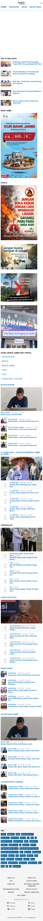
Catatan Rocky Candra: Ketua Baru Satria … (24, 813)
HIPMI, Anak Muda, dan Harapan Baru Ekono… (25, 821)
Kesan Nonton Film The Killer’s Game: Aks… (24, 582)
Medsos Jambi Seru (31, 892)
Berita (12, 553)
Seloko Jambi (5, 742)
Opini (11, 563)
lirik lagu (22, 855)
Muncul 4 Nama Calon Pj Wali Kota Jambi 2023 (25, 102)
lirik (17, 855)
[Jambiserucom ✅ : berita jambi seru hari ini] (21, 2)
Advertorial (7, 668)
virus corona (16, 866)
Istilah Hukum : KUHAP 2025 (11, 414)
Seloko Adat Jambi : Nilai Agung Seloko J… (24, 775)
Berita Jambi (19, 553)
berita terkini (14, 838)
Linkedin (32, 906)
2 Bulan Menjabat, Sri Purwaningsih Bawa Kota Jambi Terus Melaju (26, 72)
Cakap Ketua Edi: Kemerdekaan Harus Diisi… (24, 645)
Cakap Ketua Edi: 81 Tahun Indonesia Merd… (23, 637)
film (32, 838)
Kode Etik (11, 884)
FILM (4, 374)
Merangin (30, 855)
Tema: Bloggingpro (30, 917)
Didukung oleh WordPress (15, 917)
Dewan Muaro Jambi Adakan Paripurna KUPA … (24, 707)
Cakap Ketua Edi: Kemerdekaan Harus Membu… (24, 661)
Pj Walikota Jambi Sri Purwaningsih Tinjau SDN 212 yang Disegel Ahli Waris (27, 63)
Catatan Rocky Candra (12, 782)
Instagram (12, 906)
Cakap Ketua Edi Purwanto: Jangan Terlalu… (23, 629)
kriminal (33, 845)
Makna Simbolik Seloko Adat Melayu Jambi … (17, 744)
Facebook (12, 903)
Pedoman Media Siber (11, 889)
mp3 (36, 855)
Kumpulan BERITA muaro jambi (29, 848)
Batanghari (11, 834)
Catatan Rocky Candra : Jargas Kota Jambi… (24, 804)
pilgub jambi (22, 863)
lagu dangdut (36, 852)
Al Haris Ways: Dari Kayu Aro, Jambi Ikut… (23, 485)
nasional (26, 859)
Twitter (33, 903)
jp (20, 845)
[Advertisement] (21, 33)
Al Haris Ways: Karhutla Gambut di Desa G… (24, 502)
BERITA (5, 361)
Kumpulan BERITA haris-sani (9, 848)
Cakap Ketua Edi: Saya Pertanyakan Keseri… (23, 653)
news (32, 859)
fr (35, 838)
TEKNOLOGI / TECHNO (12, 378)
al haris (3, 834)
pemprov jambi (13, 863)
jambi (26, 841)
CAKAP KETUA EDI (8, 597)
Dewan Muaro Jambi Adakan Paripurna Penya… (22, 691)
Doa (11, 587)
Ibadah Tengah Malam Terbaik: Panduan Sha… (24, 590)
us (10, 866)
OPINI (4, 369)
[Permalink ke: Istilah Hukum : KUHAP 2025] (21, 399)
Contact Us (31, 878)
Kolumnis (21, 427)
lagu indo (4, 855)
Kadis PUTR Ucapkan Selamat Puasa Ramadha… (21, 683)
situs (2, 866)
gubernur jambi (18, 841)
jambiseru (4, 845)
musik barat (10, 859)
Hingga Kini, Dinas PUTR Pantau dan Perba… (24, 675)
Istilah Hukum (7, 385)
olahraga (3, 863)
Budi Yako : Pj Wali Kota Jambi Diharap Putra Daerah (27, 82)
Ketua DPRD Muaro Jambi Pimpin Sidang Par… (23, 699)
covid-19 (22, 838)
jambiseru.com (13, 845)
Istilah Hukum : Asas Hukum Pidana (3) (22, 437)
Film (11, 579)
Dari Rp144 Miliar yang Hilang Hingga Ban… (23, 566)
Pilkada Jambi (32, 863)
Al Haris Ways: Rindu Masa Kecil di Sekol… (22, 518)
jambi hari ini (33, 841)
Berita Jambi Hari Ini (27, 834)
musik (3, 859)
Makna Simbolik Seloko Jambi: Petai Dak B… (24, 751)
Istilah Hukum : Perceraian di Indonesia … (23, 429)
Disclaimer (21, 895)
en (28, 838)
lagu (21, 852)
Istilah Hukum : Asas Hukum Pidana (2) (22, 445)
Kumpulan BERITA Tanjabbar (9, 852)
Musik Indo (19, 859)
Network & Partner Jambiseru (31, 885)
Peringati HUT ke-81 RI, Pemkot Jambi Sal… (23, 574)
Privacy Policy (31, 889)
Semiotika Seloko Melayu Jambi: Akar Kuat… (24, 759)
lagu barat (28, 852)
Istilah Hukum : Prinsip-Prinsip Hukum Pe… (24, 421)
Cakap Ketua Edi (15, 626)
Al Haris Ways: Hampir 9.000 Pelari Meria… (22, 510)
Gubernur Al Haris (6, 841)
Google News (32, 881)
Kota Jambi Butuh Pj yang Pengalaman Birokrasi (27, 92)
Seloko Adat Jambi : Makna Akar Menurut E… (24, 767)
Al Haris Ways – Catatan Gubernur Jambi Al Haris (20, 453)
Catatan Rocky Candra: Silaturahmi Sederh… (24, 788)
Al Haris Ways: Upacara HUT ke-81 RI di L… (24, 493)
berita (17, 834)
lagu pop (11, 855)
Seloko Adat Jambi (9, 714)
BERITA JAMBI (8, 365)
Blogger (32, 909)
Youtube (12, 909)
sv (6, 866)
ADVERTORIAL (8, 356)
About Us (10, 878)
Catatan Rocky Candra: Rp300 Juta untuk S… (24, 796)
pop (40, 863)
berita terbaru (5, 838)
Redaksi (11, 892)
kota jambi (26, 845)
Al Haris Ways (14, 482)
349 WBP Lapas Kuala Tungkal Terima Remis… (23, 558)
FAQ (11, 881)
